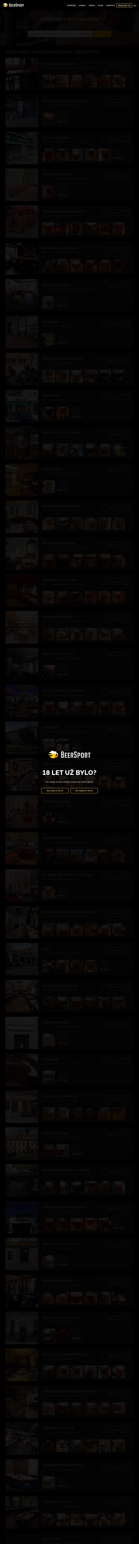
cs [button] (134, 5)
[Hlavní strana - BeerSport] (13, 5)
